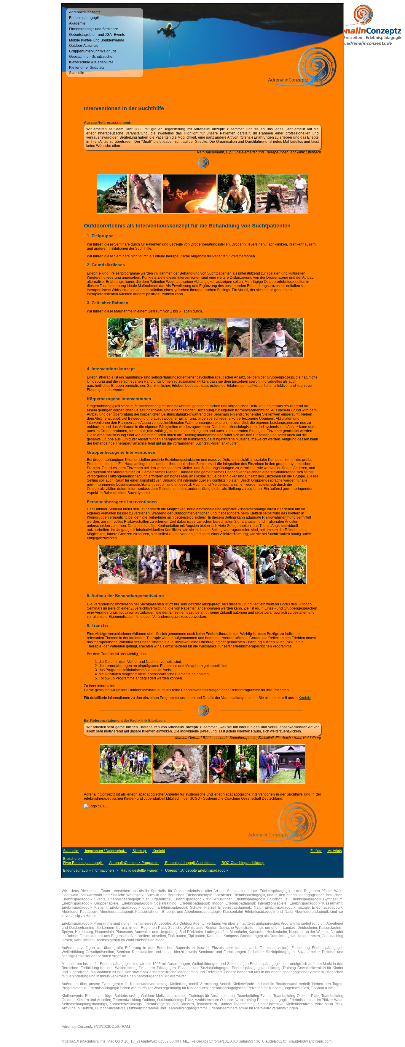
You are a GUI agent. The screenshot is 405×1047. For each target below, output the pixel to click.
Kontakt (305, 698)
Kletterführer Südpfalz (86, 67)
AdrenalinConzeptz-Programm (134, 863)
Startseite (76, 73)
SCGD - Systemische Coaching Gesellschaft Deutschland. (236, 798)
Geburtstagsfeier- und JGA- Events (97, 35)
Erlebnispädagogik (84, 18)
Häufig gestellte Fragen (139, 870)
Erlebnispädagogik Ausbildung (190, 863)
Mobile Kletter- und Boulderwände (96, 40)
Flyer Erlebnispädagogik (83, 863)
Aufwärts (334, 851)
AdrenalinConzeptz (84, 12)
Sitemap (139, 851)
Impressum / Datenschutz (105, 851)
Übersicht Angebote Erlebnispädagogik (196, 870)
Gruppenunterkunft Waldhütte (93, 51)
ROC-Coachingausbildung (242, 863)
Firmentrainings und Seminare (93, 29)
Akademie (77, 23)
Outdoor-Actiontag (83, 46)
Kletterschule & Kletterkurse (91, 62)
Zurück (316, 851)
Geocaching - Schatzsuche (90, 56)
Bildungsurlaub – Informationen (89, 870)
